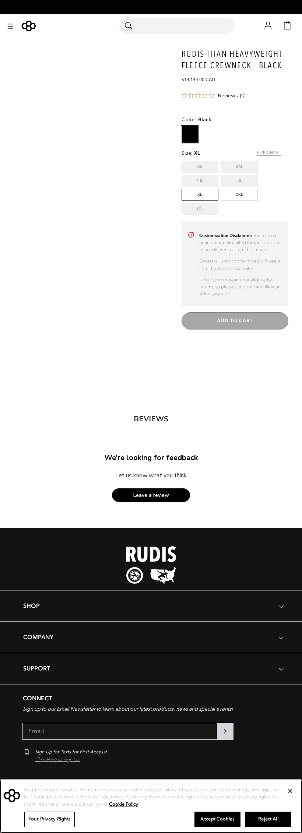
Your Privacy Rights (49, 819)
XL (199, 194)
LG (247, 180)
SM (247, 166)
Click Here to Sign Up (57, 759)
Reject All (268, 819)
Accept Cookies (217, 819)
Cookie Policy (123, 804)
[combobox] (176, 26)
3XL (207, 208)
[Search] (133, 26)
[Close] (290, 791)
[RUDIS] (28, 26)
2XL (239, 194)
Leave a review (151, 495)
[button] (10, 25)
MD (207, 180)
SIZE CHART (269, 153)
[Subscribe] (225, 731)
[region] (151, 806)
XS (207, 166)
